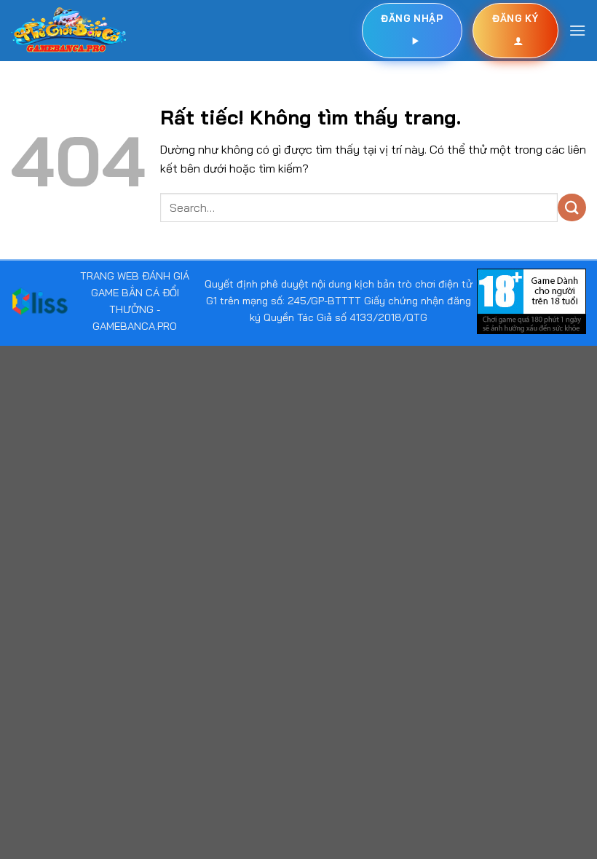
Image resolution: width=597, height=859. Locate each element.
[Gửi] (572, 208)
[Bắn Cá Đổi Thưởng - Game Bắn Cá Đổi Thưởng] (68, 30)
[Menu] (577, 30)
